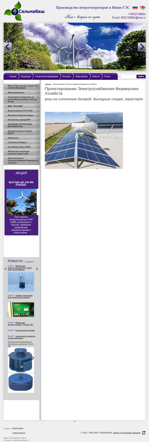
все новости (29, 261)
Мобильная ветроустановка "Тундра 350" (21, 324)
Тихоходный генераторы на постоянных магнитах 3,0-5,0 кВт (20, 344)
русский (135, 9)
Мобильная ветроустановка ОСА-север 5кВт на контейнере (20, 268)
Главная (48, 84)
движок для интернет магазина (126, 433)
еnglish (142, 9)
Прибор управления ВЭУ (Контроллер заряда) (20, 297)
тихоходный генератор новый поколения (21, 337)
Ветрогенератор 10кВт (25, 331)
